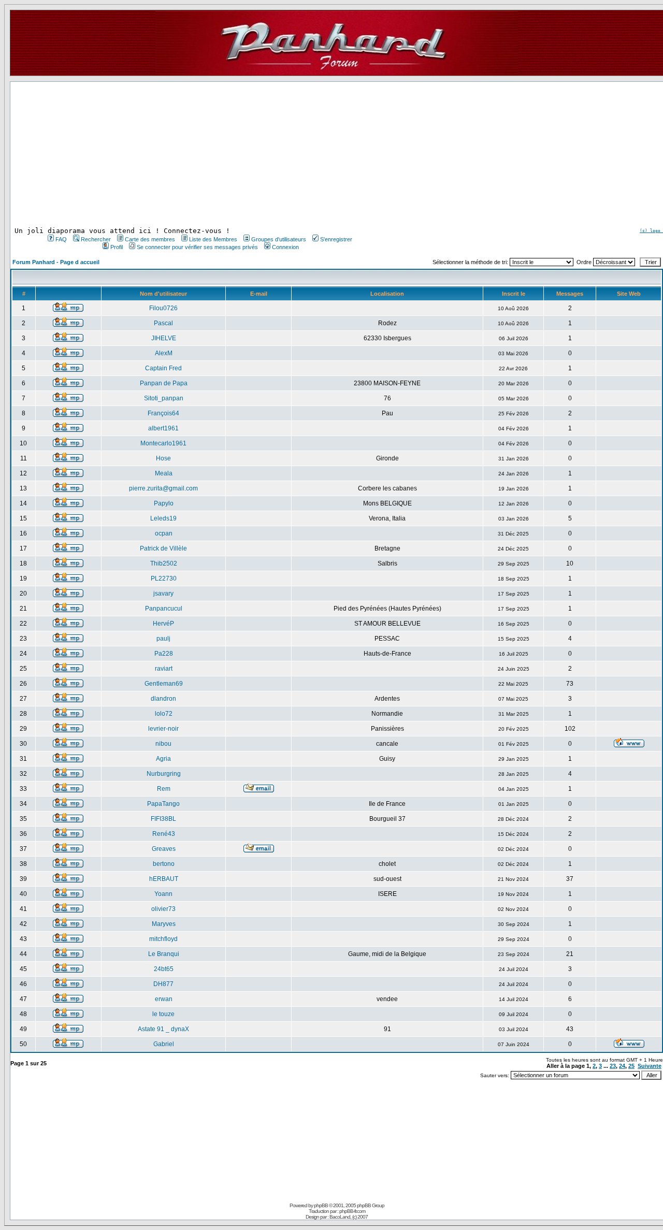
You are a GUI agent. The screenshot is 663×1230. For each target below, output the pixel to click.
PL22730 (164, 578)
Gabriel (163, 1044)
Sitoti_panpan (163, 398)
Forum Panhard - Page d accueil (55, 262)
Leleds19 (163, 518)
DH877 (163, 984)
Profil (116, 247)
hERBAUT (163, 878)
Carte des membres (150, 239)
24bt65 (164, 969)
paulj (163, 638)
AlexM (163, 353)
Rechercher (96, 239)
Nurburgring (164, 773)
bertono (164, 863)
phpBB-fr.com (352, 1211)
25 (631, 1066)
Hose (163, 458)
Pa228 (163, 653)
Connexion (285, 247)
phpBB (321, 1205)
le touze (163, 1014)
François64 (163, 413)
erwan (163, 999)
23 (613, 1066)
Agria (163, 758)
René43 (163, 833)
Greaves (164, 848)
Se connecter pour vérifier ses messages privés (197, 247)
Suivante (649, 1066)
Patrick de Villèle (163, 548)
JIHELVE (163, 338)
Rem (163, 788)
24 (622, 1066)
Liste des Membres (213, 239)
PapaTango (163, 803)
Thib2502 (163, 563)
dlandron (163, 698)
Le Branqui (163, 954)
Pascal (163, 323)
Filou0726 (163, 308)
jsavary (163, 593)
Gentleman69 (164, 683)
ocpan (163, 533)
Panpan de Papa (164, 383)
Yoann (163, 894)
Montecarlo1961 (163, 443)
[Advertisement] (198, 154)
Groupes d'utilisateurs (278, 239)
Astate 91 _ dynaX (163, 1029)
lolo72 (163, 713)
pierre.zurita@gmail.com (163, 488)
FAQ (61, 239)
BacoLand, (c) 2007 (348, 1217)
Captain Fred (163, 368)
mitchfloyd (163, 939)
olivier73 (163, 909)
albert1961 (163, 428)
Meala (163, 473)
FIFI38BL (163, 818)
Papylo (164, 503)
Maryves (164, 924)
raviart (163, 668)
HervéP (163, 623)
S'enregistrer (336, 239)
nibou (163, 743)
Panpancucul (163, 608)
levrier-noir (163, 728)
